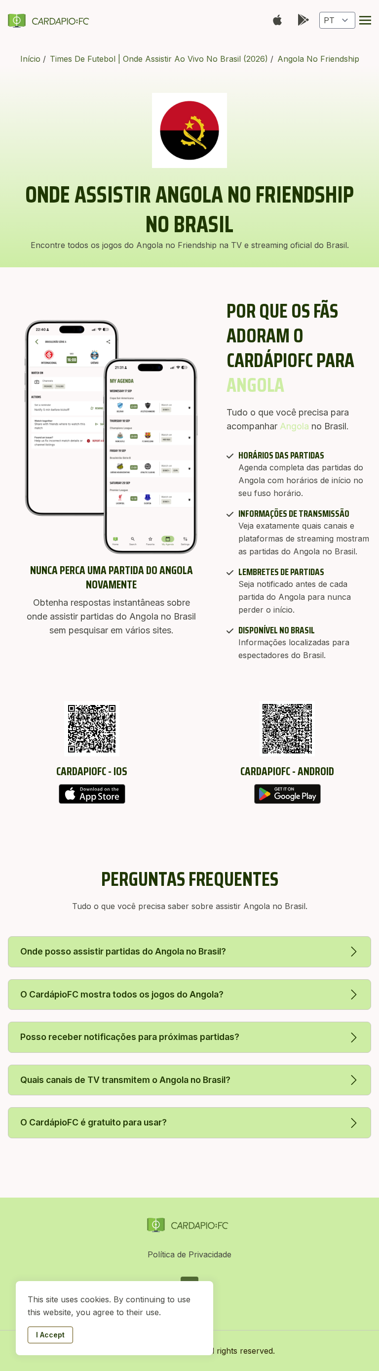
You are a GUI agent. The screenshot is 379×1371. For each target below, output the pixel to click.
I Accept (50, 1334)
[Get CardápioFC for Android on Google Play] (287, 794)
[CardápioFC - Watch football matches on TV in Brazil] (50, 20)
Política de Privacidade (189, 1254)
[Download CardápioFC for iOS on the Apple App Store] (92, 794)
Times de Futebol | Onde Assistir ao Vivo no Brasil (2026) (160, 59)
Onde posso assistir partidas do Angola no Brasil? (123, 951)
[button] (365, 20)
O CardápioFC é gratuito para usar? (93, 1122)
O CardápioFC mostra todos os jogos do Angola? (122, 994)
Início (31, 59)
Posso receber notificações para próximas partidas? (129, 1037)
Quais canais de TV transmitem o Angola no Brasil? (125, 1080)
